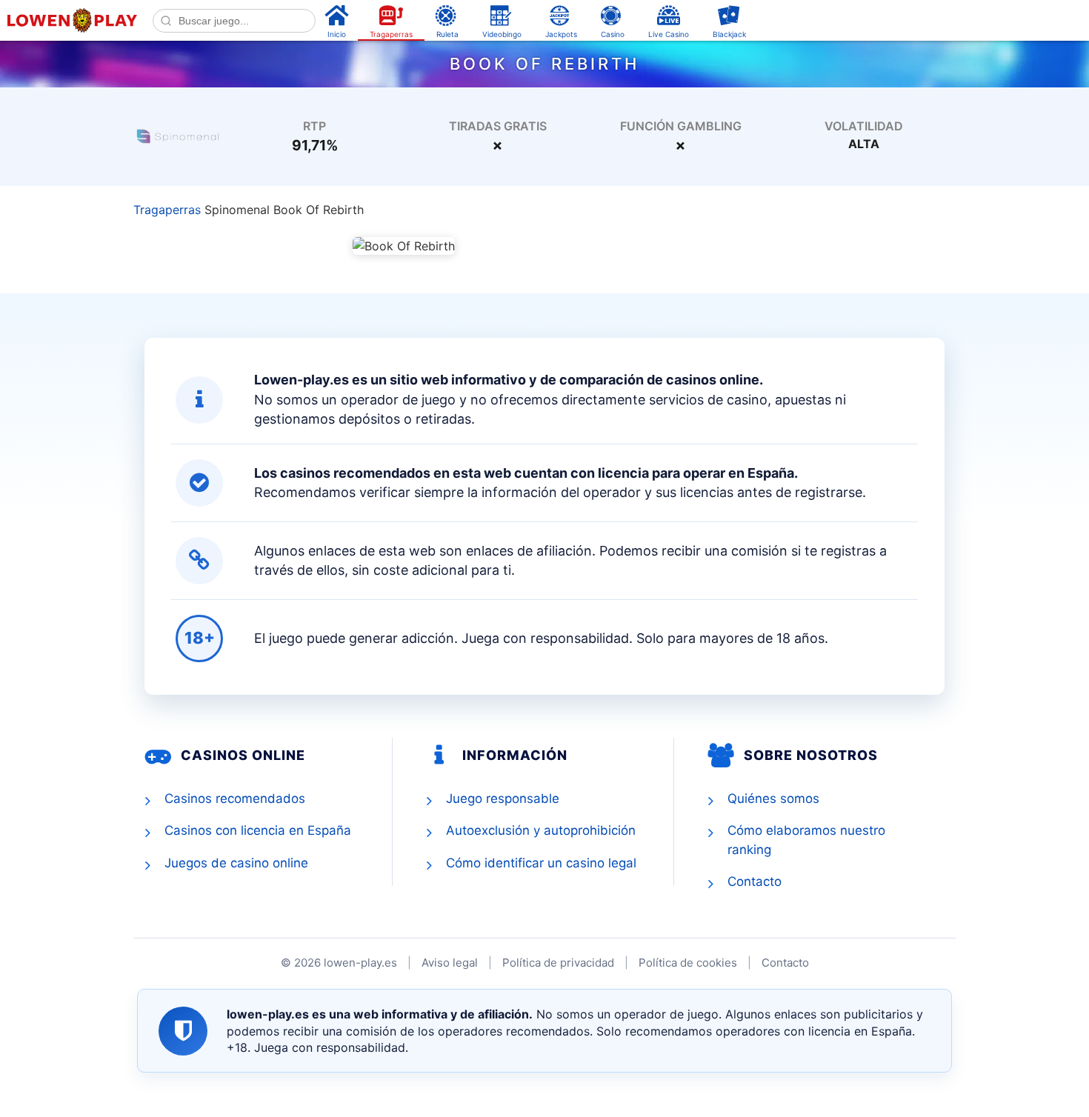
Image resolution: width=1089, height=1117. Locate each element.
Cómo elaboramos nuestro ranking (806, 840)
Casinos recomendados (234, 798)
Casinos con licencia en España (257, 830)
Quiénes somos (773, 798)
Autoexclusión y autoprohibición (541, 830)
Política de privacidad (558, 963)
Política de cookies (688, 963)
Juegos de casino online (236, 863)
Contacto (754, 881)
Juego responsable (502, 798)
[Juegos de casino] (177, 135)
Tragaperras (167, 209)
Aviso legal (450, 963)
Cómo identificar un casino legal (541, 863)
